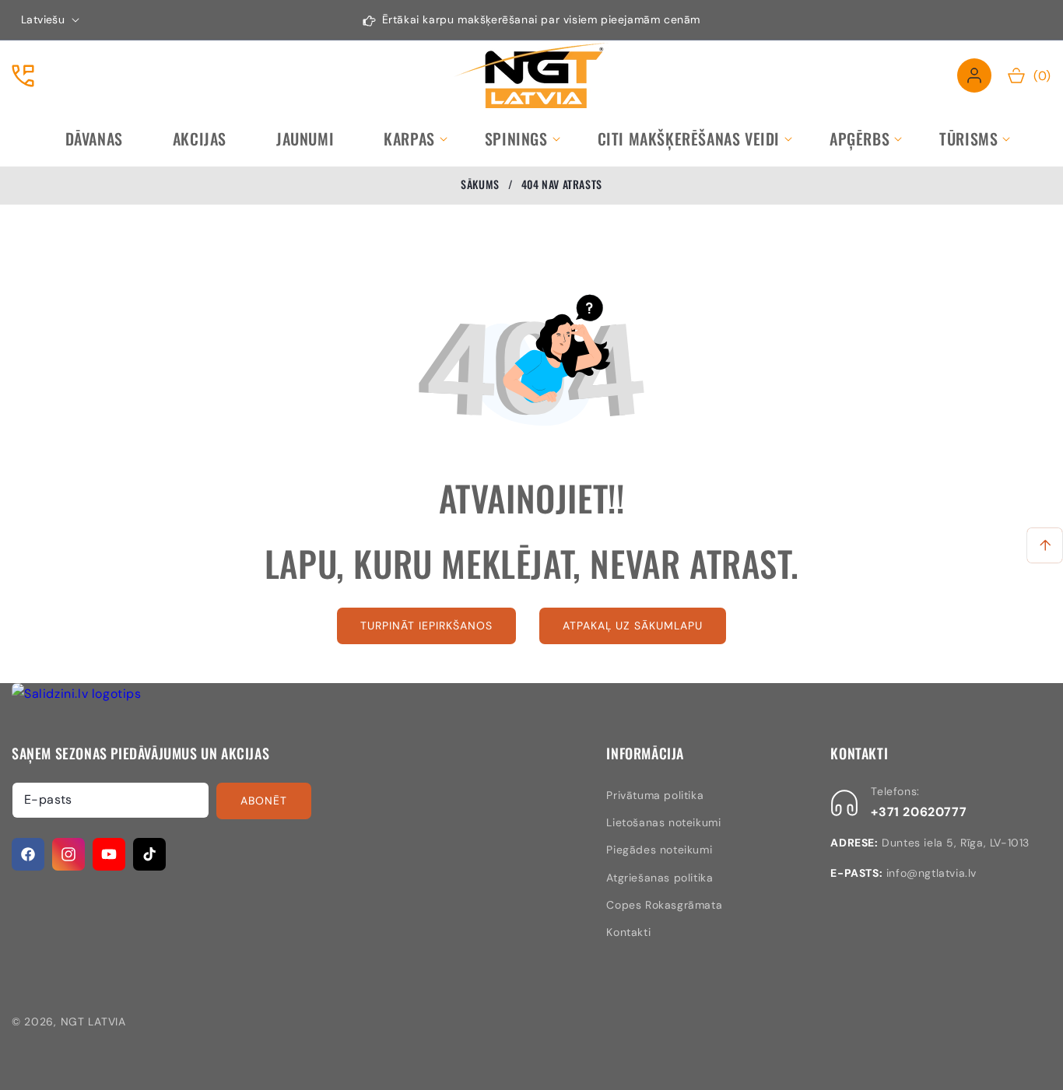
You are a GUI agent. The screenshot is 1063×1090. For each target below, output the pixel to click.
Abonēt (263, 801)
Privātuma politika (654, 795)
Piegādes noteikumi (659, 850)
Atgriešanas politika (659, 878)
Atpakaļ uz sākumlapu (633, 626)
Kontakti (628, 932)
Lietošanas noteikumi (663, 822)
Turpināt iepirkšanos (426, 626)
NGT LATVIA (93, 1022)
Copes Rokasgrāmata (664, 905)
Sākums (480, 184)
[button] (409, 138)
